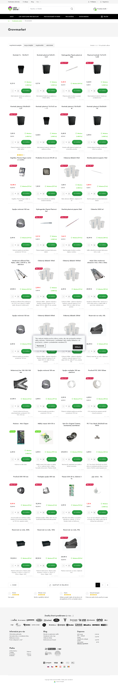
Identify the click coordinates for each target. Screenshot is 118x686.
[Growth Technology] (54, 620)
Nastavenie (40, 346)
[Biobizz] (98, 625)
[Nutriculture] (29, 625)
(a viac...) (69, 616)
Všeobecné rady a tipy (49, 636)
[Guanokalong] (63, 625)
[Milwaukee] (89, 620)
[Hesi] (63, 620)
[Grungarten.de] (56, 667)
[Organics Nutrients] (20, 625)
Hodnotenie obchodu (14, 2)
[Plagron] (106, 620)
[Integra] (71, 620)
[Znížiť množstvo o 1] (12, 90)
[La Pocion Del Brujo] (80, 620)
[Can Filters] (37, 620)
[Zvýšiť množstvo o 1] (18, 90)
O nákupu (25, 2)
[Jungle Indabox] (46, 625)
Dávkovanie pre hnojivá (49, 639)
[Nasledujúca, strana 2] (102, 585)
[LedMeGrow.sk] (48, 667)
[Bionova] (28, 620)
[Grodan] (72, 625)
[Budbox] (89, 625)
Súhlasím (78, 347)
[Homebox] (55, 625)
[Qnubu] (11, 625)
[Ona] (97, 620)
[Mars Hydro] (37, 625)
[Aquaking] (11, 620)
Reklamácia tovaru (14, 638)
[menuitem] (12, 16)
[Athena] (19, 620)
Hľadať (71, 9)
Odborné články (47, 638)
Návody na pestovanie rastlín (51, 634)
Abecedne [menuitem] (49, 45)
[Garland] (45, 620)
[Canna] (81, 625)
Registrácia (106, 2)
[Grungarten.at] (60, 667)
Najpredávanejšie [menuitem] (16, 45)
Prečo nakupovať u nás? (16, 639)
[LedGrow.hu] (64, 667)
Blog (32, 2)
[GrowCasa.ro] (68, 667)
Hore (14, 585)
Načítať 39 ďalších (60, 585)
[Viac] (104, 16)
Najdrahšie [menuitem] (39, 45)
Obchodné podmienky (15, 634)
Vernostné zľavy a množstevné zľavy (19, 636)
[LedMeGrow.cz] (52, 667)
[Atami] (106, 625)
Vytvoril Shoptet (60, 681)
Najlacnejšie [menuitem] (28, 45)
